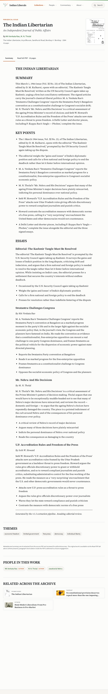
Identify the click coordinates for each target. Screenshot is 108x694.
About (79, 5)
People (52, 5)
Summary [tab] (9, 58)
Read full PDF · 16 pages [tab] (26, 58)
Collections (38, 5)
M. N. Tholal (26, 36)
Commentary (65, 5)
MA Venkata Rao (13, 36)
